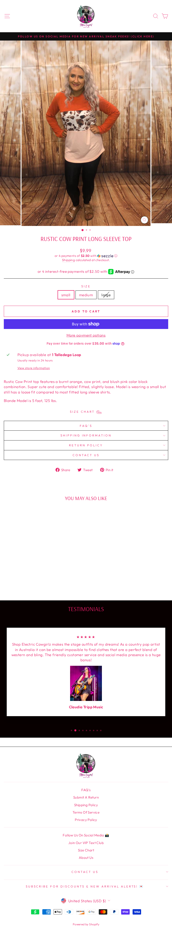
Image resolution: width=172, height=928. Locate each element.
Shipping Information (86, 435)
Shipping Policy (86, 805)
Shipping (68, 260)
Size (86, 286)
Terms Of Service (86, 812)
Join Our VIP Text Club (86, 843)
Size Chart (86, 850)
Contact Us (86, 455)
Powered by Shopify (86, 924)
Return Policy (86, 445)
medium (86, 294)
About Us (86, 857)
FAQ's (86, 425)
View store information (33, 368)
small (66, 294)
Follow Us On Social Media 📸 (86, 835)
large (106, 294)
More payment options (86, 335)
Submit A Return (86, 797)
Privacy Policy (86, 820)
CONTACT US (84, 872)
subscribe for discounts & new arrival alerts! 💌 (85, 886)
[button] (86, 256)
